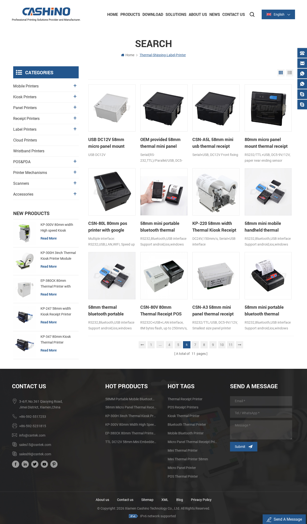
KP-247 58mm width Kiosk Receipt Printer (56, 311)
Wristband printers (28, 151)
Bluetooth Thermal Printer (187, 424)
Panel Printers (25, 107)
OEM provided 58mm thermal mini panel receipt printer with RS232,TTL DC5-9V (160, 142)
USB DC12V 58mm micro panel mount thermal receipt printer (109, 142)
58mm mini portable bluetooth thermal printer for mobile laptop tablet (163, 226)
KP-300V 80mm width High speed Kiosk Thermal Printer (57, 228)
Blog (179, 500)
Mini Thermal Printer (183, 450)
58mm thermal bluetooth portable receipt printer (106, 310)
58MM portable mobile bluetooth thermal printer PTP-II (130, 399)
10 (222, 345)
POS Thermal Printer (183, 476)
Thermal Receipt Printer (185, 399)
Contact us (125, 500)
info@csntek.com (32, 435)
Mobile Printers (26, 86)
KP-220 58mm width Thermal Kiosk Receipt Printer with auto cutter (214, 226)
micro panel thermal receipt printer (193, 442)
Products (130, 14)
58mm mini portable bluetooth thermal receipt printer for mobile (264, 310)
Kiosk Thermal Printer (184, 416)
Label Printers (24, 129)
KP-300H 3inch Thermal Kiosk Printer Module (58, 255)
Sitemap (147, 500)
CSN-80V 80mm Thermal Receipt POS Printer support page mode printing (161, 310)
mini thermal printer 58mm (188, 459)
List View (289, 72)
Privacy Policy (201, 500)
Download (152, 14)
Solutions (175, 14)
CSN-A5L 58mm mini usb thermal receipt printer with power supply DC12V (212, 142)
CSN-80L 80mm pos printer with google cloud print (107, 226)
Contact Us (233, 14)
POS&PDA (21, 162)
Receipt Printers (26, 118)
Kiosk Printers (24, 97)
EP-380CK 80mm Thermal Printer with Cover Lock (56, 284)
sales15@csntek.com (35, 445)
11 (231, 345)
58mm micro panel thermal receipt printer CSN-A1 (130, 407)
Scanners (21, 183)
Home (112, 14)
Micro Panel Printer (182, 468)
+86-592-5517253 (32, 417)
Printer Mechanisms (30, 172)
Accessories (23, 194)
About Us (198, 14)
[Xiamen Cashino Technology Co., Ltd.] (46, 14)
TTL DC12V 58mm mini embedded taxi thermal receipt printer (130, 442)
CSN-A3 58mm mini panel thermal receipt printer (213, 310)
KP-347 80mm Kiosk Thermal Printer (56, 339)
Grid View (280, 72)
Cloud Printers (25, 140)
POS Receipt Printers (183, 407)
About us (102, 500)
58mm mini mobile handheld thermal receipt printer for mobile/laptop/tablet (265, 226)
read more (49, 238)
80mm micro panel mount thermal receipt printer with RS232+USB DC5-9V (268, 142)
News (214, 14)
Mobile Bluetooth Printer (186, 433)
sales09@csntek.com (35, 454)
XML (164, 500)
